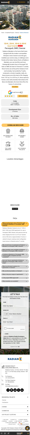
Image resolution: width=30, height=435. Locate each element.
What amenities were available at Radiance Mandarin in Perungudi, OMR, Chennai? (13, 250)
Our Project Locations (9, 414)
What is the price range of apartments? (12, 274)
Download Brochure (15, 125)
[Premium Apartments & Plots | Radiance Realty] (5, 2)
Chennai (17, 32)
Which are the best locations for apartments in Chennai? (11, 267)
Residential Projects (8, 397)
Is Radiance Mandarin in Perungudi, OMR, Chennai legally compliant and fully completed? (13, 256)
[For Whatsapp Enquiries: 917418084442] (5, 433)
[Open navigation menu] (28, 2)
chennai (4, 406)
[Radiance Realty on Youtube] (15, 390)
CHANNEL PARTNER (23, 419)
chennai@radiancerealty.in (11, 386)
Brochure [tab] (15, 208)
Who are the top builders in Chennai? (12, 271)
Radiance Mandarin (24, 32)
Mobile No (6, 310)
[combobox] (6, 314)
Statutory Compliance (11, 422)
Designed (8, 429)
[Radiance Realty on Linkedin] (22, 390)
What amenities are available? (10, 281)
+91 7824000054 (9, 382)
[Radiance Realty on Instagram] (11, 390)
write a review (23, 96)
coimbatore (5, 410)
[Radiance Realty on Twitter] (18, 390)
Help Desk (6, 419)
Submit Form (14, 346)
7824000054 (21, 2)
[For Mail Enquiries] (8, 433)
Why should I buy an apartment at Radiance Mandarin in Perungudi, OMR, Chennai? (13, 245)
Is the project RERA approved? (10, 277)
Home (2, 32)
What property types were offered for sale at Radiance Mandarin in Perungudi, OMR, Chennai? (13, 224)
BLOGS (11, 421)
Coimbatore (5, 402)
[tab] (15, 224)
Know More (15, 86)
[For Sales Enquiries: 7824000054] (1, 433)
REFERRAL (5, 421)
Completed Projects (9, 32)
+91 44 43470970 (9, 378)
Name (4, 302)
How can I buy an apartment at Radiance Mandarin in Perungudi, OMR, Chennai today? (13, 262)
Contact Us (13, 419)
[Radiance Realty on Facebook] (8, 390)
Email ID (5, 318)
